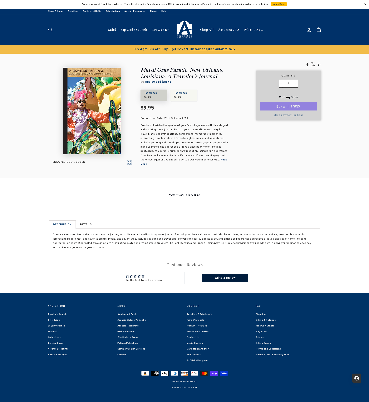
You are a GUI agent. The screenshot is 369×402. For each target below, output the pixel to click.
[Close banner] (365, 4)
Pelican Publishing (127, 343)
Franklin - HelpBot (197, 325)
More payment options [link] (288, 115)
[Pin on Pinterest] (319, 64)
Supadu (194, 387)
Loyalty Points (56, 325)
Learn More (279, 4)
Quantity (288, 76)
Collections (54, 337)
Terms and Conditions (268, 349)
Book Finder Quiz (57, 354)
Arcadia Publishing (128, 325)
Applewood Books (158, 82)
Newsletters (194, 354)
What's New (253, 30)
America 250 (228, 30)
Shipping (261, 314)
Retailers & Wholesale (199, 314)
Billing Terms (263, 343)
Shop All (207, 30)
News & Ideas (55, 11)
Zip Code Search (134, 30)
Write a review (225, 278)
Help (163, 11)
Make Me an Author (198, 349)
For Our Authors (265, 325)
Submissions (113, 11)
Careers (121, 354)
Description (62, 224)
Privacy (260, 337)
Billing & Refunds (266, 320)
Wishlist (52, 331)
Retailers (73, 11)
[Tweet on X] (313, 64)
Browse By (160, 30)
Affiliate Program (197, 360)
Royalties (261, 331)
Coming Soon (55, 343)
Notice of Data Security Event (273, 354)
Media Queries (195, 343)
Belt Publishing (126, 331)
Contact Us (193, 337)
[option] (184, 49)
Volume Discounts (58, 349)
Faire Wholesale (195, 320)
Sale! (112, 30)
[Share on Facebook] (307, 64)
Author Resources (134, 11)
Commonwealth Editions (131, 349)
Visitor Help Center (198, 331)
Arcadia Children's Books (131, 320)
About (153, 11)
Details (85, 224)
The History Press (127, 337)
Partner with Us (92, 11)
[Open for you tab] (356, 378)
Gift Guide (54, 320)
